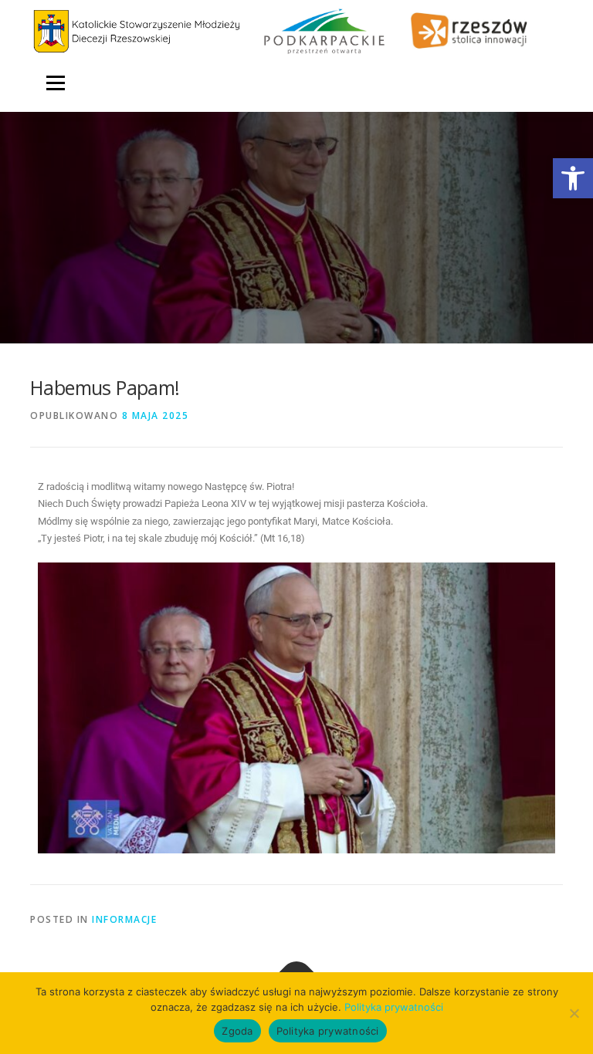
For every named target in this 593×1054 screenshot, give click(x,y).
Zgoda (237, 1031)
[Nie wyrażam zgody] (573, 1013)
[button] (573, 178)
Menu (55, 83)
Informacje (124, 919)
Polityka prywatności (393, 1007)
